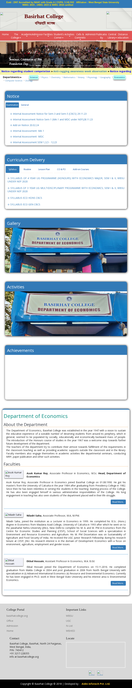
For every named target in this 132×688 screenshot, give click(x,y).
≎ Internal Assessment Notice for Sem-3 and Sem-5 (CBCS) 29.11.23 (48, 113)
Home (5, 34)
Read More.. (118, 501)
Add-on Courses (81, 169)
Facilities (48, 34)
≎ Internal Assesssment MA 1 (27, 130)
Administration (90, 34)
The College (15, 36)
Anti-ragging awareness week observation (69, 71)
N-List (69, 625)
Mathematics (69, 77)
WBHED (70, 630)
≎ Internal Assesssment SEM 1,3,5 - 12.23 (33, 142)
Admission (37, 34)
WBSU (69, 615)
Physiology (92, 77)
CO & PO (61, 169)
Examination (12, 104)
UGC (68, 620)
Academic (26, 34)
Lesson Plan (44, 169)
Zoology (29, 80)
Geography (105, 77)
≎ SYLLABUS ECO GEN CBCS (24, 204)
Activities (69, 34)
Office (10, 620)
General (25, 104)
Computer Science (13, 80)
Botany (81, 77)
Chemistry (55, 77)
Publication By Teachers (101, 37)
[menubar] (66, 36)
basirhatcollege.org (17, 615)
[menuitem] (5, 36)
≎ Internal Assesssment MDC (27, 136)
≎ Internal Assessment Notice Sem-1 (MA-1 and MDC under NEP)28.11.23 (51, 119)
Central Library (112, 36)
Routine (27, 169)
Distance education (123, 36)
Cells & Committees (80, 36)
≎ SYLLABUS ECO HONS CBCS (25, 197)
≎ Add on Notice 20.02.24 (24, 125)
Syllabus (12, 169)
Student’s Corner (59, 36)
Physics (44, 77)
